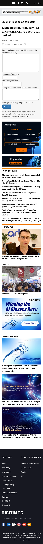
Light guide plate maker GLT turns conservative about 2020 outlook (21, 31)
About (4, 463)
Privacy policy (7, 480)
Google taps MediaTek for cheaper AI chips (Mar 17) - (21, 182)
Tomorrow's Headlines (30, 463)
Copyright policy (8, 484)
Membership (6, 472)
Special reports (10, 336)
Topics (6, 264)
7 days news (26, 468)
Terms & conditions (9, 476)
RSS (22, 476)
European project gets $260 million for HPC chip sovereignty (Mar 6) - (21, 188)
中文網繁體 (6, 501)
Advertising (6, 468)
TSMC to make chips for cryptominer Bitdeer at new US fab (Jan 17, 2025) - (21, 219)
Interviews (8, 227)
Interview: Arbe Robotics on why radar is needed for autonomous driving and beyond (21, 257)
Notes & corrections (10, 493)
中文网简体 (6, 505)
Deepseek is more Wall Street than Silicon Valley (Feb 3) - (21, 205)
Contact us (6, 488)
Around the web (10, 171)
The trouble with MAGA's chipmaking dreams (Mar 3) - (20, 194)
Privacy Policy (23, 116)
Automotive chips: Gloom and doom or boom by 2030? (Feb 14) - (21, 199)
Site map (5, 497)
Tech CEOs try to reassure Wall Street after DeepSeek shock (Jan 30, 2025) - (19, 212)
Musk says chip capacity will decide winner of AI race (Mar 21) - (21, 176)
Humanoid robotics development (15, 294)
